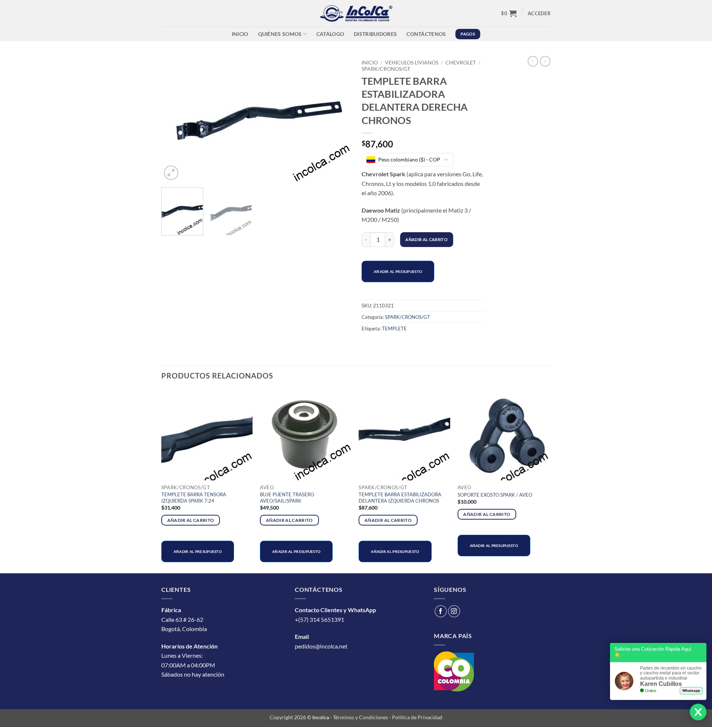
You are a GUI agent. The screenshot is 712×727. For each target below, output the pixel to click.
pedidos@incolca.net (321, 646)
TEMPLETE (394, 328)
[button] (509, 13)
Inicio (240, 34)
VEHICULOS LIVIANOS (411, 63)
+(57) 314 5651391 (319, 619)
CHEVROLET (460, 63)
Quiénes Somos (280, 34)
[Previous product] (545, 61)
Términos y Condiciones (360, 717)
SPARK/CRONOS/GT (386, 69)
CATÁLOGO (330, 34)
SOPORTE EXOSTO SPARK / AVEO (495, 495)
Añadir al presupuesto (398, 271)
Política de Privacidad (417, 717)
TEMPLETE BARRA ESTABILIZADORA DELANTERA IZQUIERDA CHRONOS (400, 497)
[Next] (337, 118)
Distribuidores (375, 34)
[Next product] (533, 61)
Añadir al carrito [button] (190, 520)
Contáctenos (426, 34)
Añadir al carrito (426, 239)
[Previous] (174, 118)
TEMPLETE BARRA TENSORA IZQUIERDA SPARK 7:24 (193, 497)
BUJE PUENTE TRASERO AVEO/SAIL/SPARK (287, 497)
